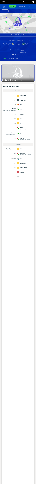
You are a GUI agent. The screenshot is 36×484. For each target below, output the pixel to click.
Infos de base (13, 58)
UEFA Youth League (4, 6)
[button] (22, 6)
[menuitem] (12, 6)
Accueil (5, 58)
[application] (18, 23)
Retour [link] (5, 11)
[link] (12, 6)
